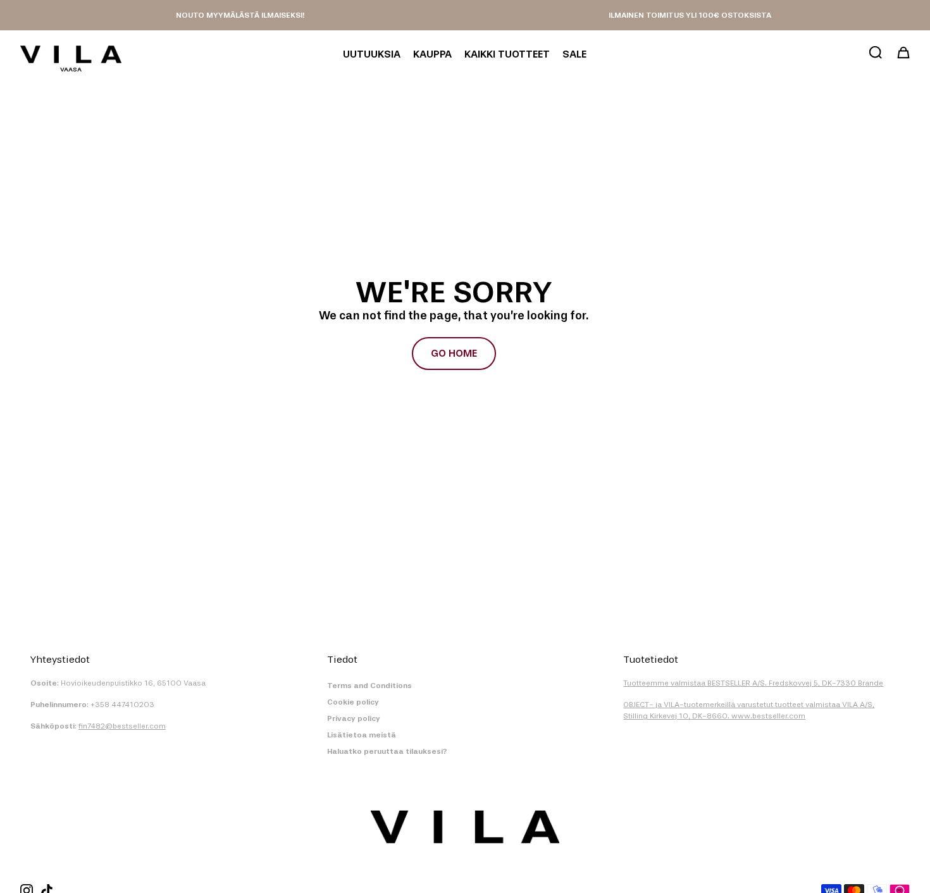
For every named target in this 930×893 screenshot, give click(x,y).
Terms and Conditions (369, 685)
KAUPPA (432, 54)
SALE (574, 54)
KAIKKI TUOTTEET (507, 54)
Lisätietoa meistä (361, 734)
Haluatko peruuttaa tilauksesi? (387, 751)
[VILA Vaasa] (70, 54)
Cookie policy (353, 702)
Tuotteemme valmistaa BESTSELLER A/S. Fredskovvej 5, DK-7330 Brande (753, 683)
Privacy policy (353, 718)
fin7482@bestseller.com (122, 726)
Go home (454, 353)
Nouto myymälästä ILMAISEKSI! (240, 15)
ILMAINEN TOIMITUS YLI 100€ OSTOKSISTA (690, 15)
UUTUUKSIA (371, 54)
